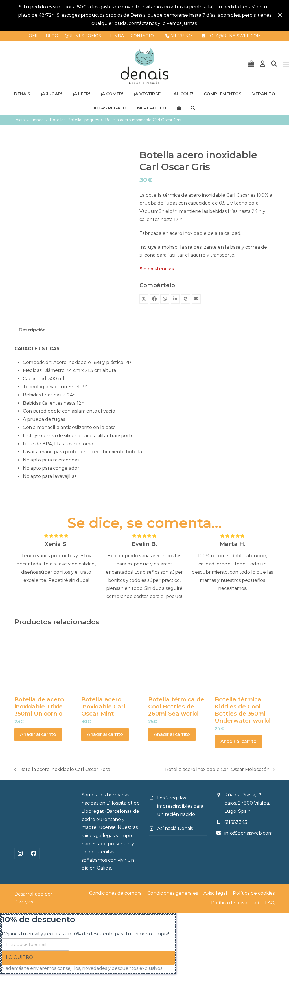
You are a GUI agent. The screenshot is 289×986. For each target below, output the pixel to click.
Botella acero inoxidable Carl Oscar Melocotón (217, 770)
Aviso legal (215, 893)
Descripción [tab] (32, 330)
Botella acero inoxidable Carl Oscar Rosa (62, 770)
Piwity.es (23, 902)
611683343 (235, 822)
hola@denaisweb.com (234, 35)
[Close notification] (280, 15)
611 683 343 (181, 35)
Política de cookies (254, 893)
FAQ (270, 902)
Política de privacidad (235, 902)
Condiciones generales (172, 893)
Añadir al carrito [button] (38, 734)
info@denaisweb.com (248, 833)
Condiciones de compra (115, 893)
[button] (251, 64)
